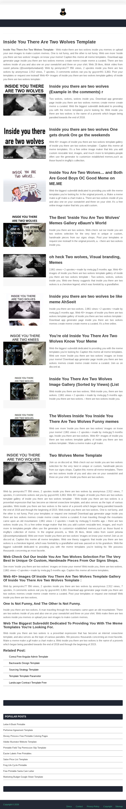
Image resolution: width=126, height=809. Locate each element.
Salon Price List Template (15, 759)
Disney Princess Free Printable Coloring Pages (25, 736)
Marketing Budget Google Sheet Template (23, 777)
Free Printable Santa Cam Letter (18, 771)
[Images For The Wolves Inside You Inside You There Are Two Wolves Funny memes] (24, 429)
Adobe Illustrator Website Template (20, 742)
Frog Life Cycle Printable (15, 765)
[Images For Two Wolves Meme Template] (24, 469)
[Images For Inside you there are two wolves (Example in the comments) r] (24, 100)
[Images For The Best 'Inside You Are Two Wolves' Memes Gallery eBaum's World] (24, 231)
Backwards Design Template (24, 663)
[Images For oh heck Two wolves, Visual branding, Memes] (24, 270)
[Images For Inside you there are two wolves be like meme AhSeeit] (24, 310)
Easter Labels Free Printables (17, 753)
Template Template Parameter (25, 676)
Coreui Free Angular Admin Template (28, 656)
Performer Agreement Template (18, 730)
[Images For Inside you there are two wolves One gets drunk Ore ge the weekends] (24, 143)
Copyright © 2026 (11, 804)
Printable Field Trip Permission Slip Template (24, 748)
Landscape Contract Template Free (28, 682)
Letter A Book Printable (14, 724)
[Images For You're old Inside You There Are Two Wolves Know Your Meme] (24, 349)
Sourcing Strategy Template (24, 669)
